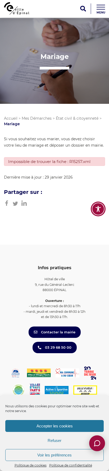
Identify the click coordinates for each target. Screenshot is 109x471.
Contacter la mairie (57, 332)
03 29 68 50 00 (57, 347)
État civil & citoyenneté (77, 118)
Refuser (54, 440)
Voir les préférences (54, 455)
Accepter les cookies (55, 426)
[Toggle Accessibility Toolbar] (98, 209)
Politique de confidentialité (70, 465)
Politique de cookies (31, 465)
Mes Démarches (37, 118)
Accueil (10, 118)
